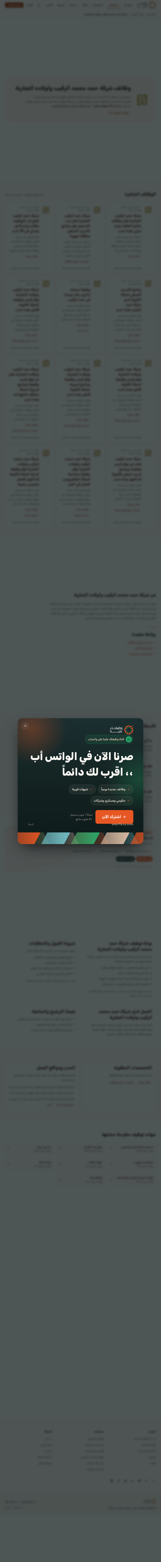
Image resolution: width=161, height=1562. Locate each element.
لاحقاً (31, 824)
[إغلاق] (25, 725)
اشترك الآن (111, 816)
